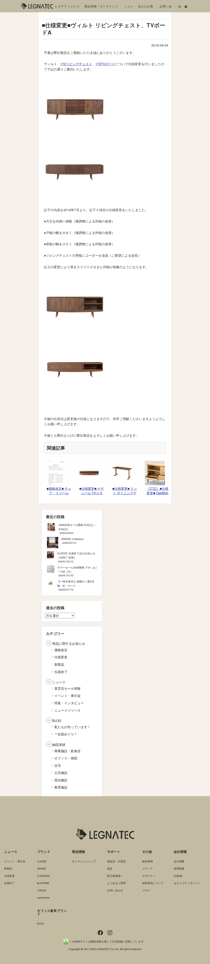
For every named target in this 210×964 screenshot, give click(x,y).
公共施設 (60, 772)
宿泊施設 (60, 780)
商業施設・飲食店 (67, 751)
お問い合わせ (166, 7)
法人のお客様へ (145, 7)
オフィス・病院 (65, 758)
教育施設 (60, 787)
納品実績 (58, 744)
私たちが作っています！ (72, 727)
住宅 (57, 765)
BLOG (56, 720)
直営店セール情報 (67, 688)
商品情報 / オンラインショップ (101, 7)
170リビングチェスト (76, 64)
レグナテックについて (67, 7)
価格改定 (60, 649)
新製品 (59, 664)
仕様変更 (60, 657)
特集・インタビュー (69, 703)
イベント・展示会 (67, 695)
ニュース (58, 682)
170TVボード (105, 64)
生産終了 (60, 671)
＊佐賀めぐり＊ (65, 734)
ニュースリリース (67, 710)
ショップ (129, 7)
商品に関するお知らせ (68, 643)
